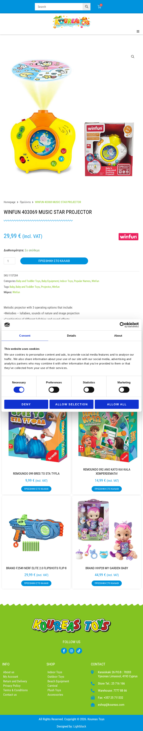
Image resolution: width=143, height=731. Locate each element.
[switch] (54, 390)
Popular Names (82, 281)
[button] (132, 56)
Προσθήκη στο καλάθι (54, 261)
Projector (46, 286)
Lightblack (79, 726)
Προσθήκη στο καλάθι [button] (36, 488)
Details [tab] (71, 335)
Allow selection (71, 404)
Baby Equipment (50, 281)
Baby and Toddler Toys (28, 281)
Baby (12, 286)
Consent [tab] (24, 335)
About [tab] (118, 335)
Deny (26, 404)
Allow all (117, 404)
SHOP (51, 664)
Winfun (95, 281)
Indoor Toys (66, 281)
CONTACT (98, 664)
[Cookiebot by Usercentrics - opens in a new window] (122, 325)
